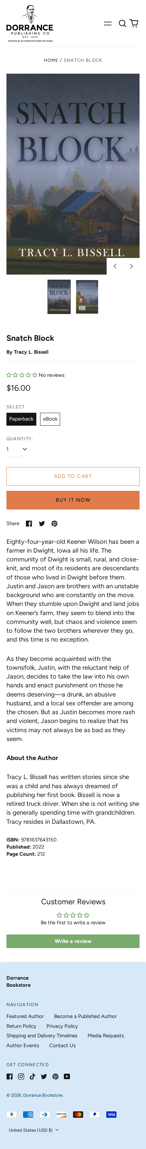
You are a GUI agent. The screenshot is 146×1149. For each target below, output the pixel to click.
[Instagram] (21, 1076)
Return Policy (21, 1026)
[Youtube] (67, 1076)
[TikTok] (32, 1076)
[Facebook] (9, 1076)
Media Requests (106, 1036)
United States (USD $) (31, 1130)
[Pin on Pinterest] (54, 523)
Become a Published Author (85, 1016)
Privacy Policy (62, 1026)
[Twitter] (44, 1076)
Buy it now (73, 500)
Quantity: (19, 438)
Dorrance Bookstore (42, 1095)
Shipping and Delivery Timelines (41, 1036)
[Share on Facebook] (29, 523)
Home (51, 60)
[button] (122, 23)
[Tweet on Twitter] (42, 523)
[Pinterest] (55, 1076)
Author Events (22, 1045)
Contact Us (62, 1045)
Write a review (73, 941)
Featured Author (25, 1016)
